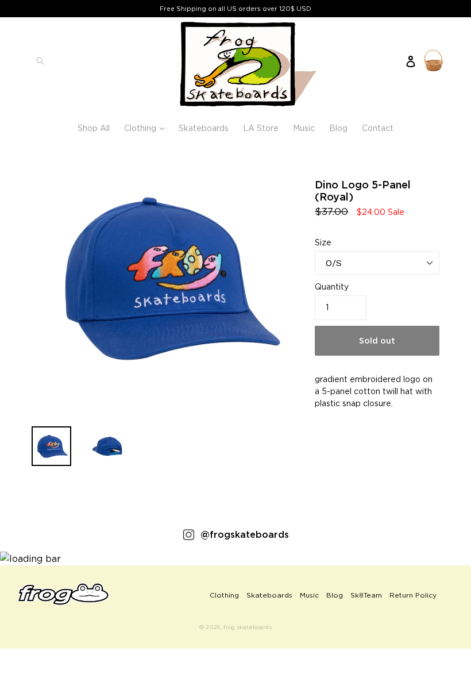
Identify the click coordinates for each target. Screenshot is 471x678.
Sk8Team (366, 595)
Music (304, 128)
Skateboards (204, 128)
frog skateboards (247, 627)
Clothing (147, 127)
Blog (338, 128)
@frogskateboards (244, 534)
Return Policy (413, 595)
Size (323, 242)
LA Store (261, 128)
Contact (377, 128)
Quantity (332, 286)
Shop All (94, 128)
